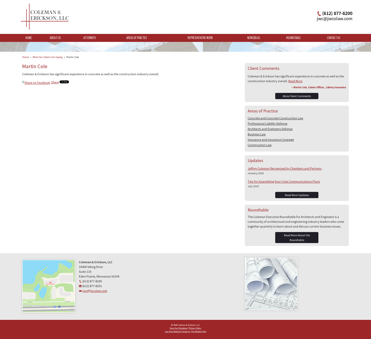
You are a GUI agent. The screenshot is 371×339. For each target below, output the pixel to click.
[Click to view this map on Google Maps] (48, 312)
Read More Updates (297, 195)
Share (55, 82)
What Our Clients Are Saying (48, 57)
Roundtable (293, 38)
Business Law (257, 134)
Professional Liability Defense (267, 123)
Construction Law (260, 145)
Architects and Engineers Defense (270, 129)
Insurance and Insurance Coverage (271, 140)
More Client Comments (297, 96)
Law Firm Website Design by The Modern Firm (185, 331)
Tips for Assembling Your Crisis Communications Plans (284, 181)
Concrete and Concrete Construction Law (275, 118)
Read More (295, 81)
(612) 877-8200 (337, 13)
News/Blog (253, 38)
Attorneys (89, 38)
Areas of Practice (136, 38)
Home (29, 38)
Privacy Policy (195, 328)
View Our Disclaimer (179, 328)
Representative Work (200, 38)
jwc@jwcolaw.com (334, 18)
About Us (55, 38)
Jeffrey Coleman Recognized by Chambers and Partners (285, 168)
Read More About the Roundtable (297, 237)
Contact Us (333, 38)
